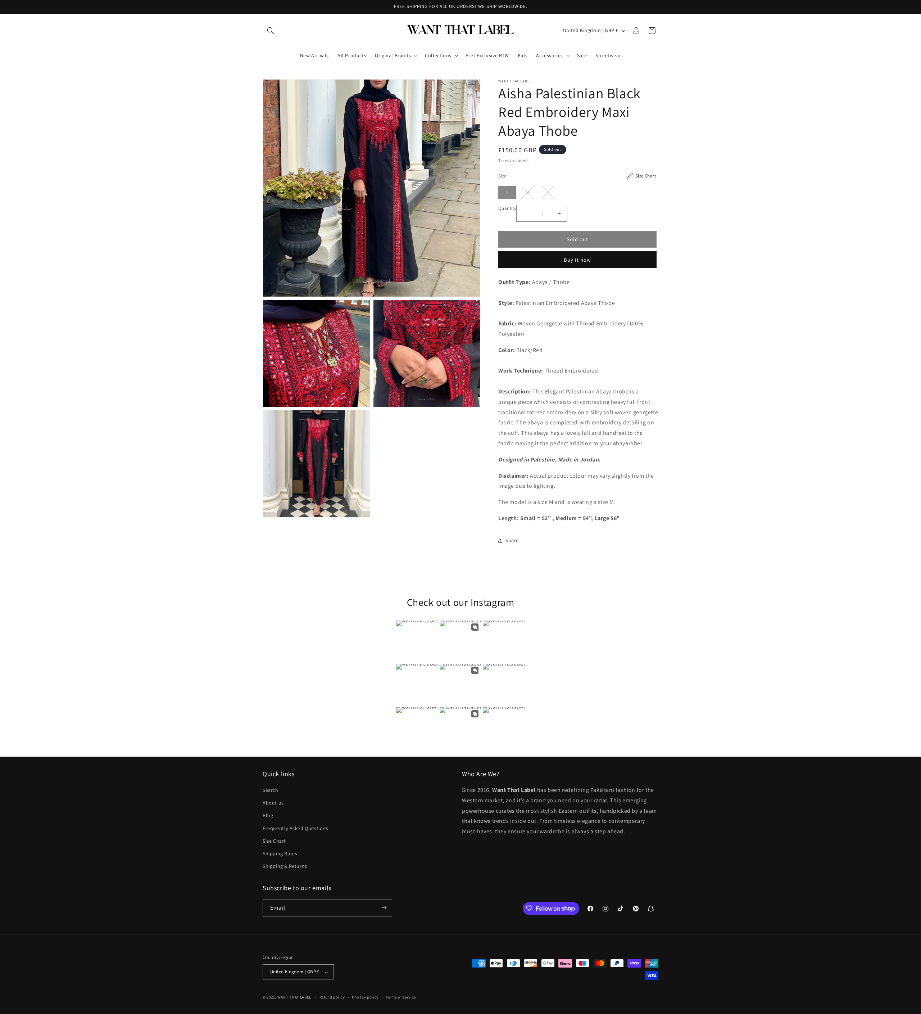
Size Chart (274, 841)
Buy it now (577, 259)
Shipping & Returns (285, 866)
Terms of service (401, 997)
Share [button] (512, 540)
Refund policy (332, 997)
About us (273, 803)
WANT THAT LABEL (294, 997)
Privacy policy (365, 997)
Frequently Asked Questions (295, 828)
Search (270, 790)
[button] (270, 31)
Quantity (507, 208)
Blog (268, 815)
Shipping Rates (280, 853)
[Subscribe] (384, 907)
